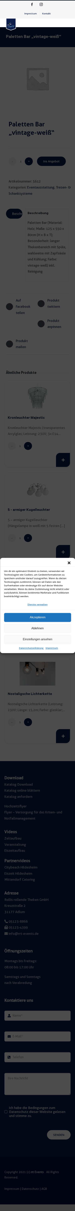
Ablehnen (37, 628)
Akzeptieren (37, 617)
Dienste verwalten (38, 604)
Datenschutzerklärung (31, 647)
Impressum (52, 647)
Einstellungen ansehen (37, 639)
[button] (69, 563)
